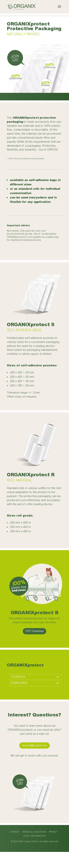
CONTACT (14, 832)
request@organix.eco (34, 745)
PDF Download (34, 631)
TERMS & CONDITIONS (34, 832)
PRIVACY (53, 832)
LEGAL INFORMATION (34, 836)
